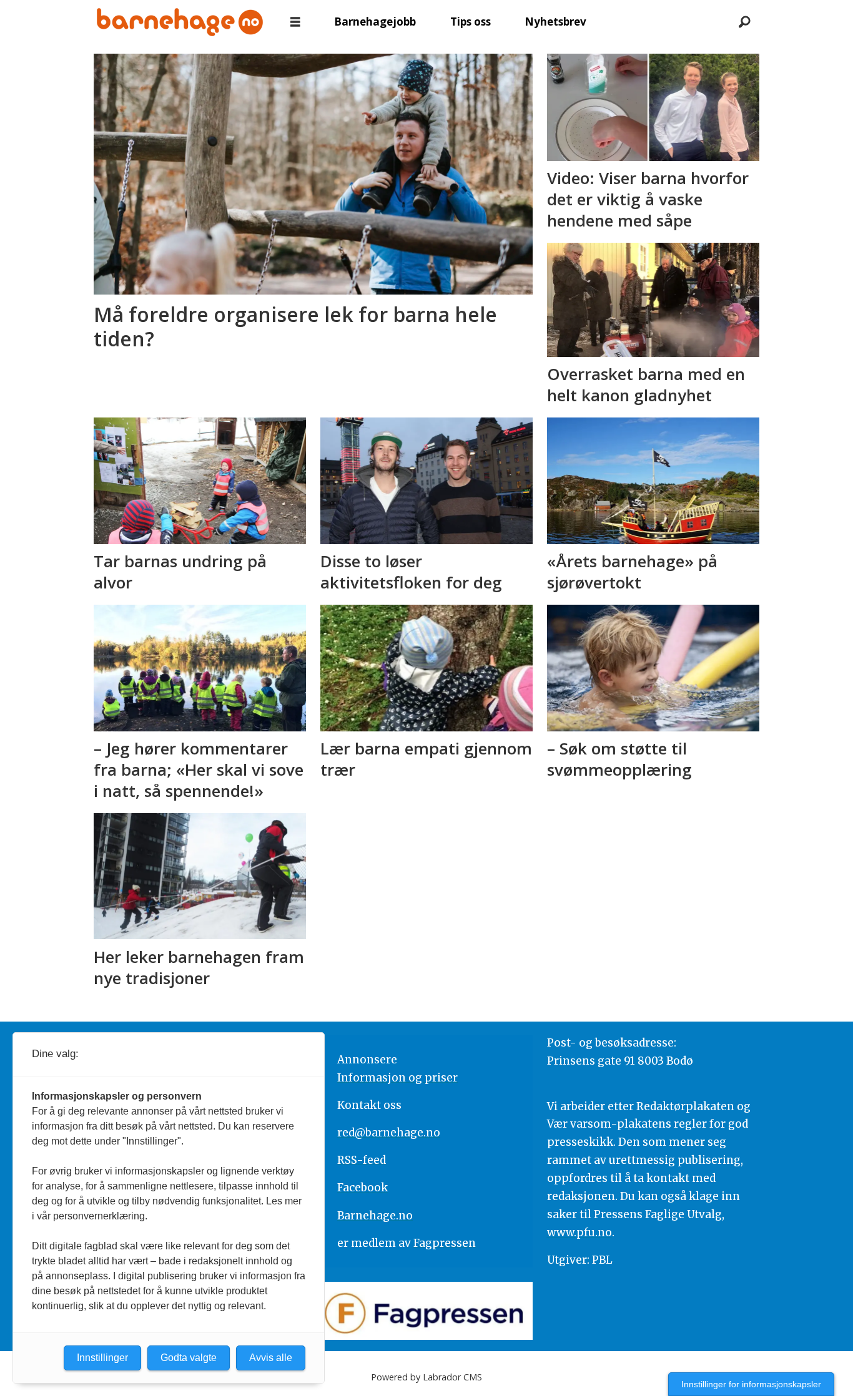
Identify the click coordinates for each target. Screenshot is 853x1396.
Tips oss (470, 21)
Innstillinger (102, 1357)
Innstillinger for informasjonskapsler (751, 1384)
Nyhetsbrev (555, 21)
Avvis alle (270, 1357)
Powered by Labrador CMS (426, 1377)
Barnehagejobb (375, 21)
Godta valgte (188, 1357)
